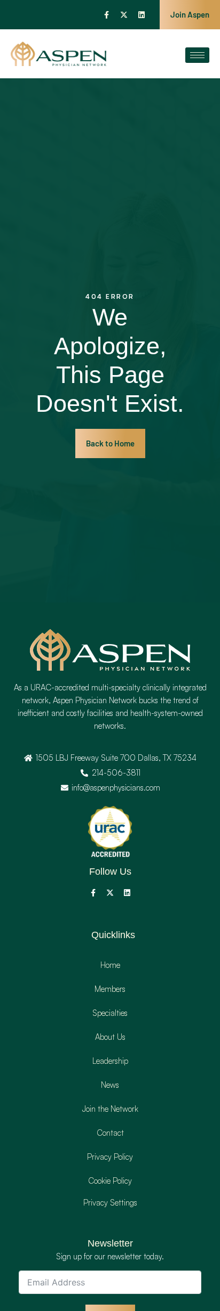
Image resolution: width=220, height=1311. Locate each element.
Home (110, 965)
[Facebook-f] (106, 14)
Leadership (110, 1061)
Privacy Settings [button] (110, 1203)
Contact (110, 1133)
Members (110, 989)
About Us (110, 1037)
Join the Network (110, 1109)
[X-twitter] (123, 14)
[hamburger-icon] (197, 55)
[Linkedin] (141, 14)
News (110, 1085)
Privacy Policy (110, 1157)
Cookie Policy (110, 1181)
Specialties (110, 1013)
